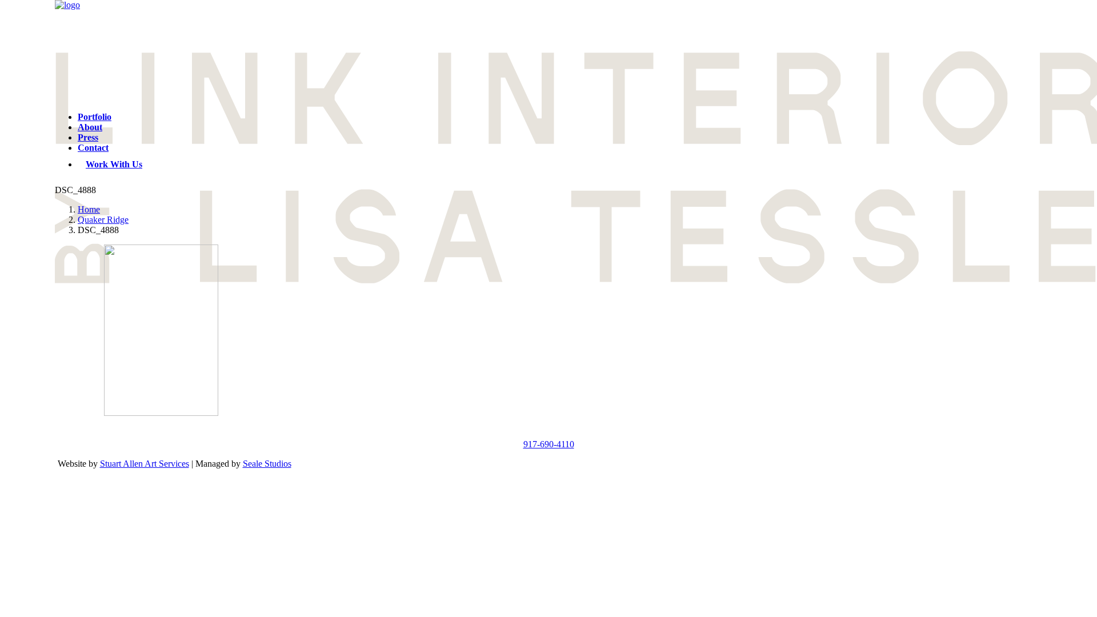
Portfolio (94, 117)
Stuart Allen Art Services (144, 463)
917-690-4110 (548, 444)
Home (89, 209)
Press (88, 137)
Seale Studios (267, 463)
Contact (93, 148)
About (90, 127)
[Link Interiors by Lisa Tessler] (548, 51)
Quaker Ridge (103, 220)
